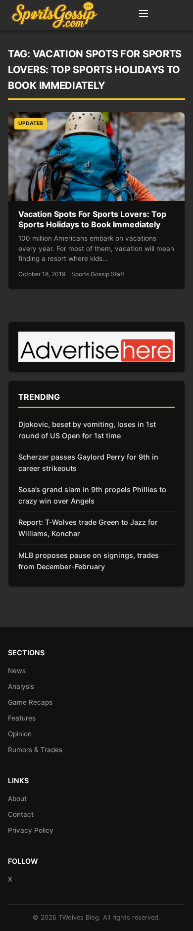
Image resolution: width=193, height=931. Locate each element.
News (17, 671)
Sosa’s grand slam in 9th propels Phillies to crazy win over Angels (92, 495)
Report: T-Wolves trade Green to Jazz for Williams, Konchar (88, 528)
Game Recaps (30, 702)
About (17, 799)
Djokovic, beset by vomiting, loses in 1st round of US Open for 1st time (87, 430)
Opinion (20, 734)
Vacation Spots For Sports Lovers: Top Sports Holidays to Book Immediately (92, 219)
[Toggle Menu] (143, 14)
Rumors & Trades (35, 750)
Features (22, 718)
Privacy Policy (30, 830)
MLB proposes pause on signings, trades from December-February (88, 561)
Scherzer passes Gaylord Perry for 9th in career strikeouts (88, 462)
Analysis (21, 686)
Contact (21, 814)
